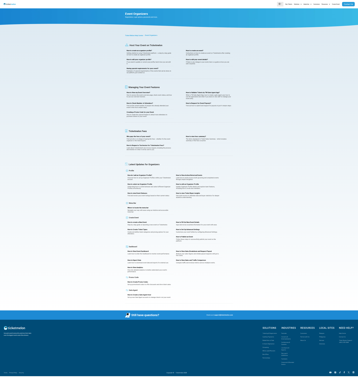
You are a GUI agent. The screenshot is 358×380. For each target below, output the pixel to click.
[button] (280, 4)
